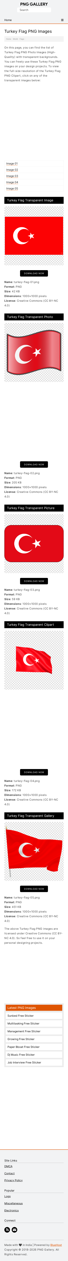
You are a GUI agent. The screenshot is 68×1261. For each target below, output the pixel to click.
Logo (7, 1196)
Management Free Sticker (23, 1031)
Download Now (34, 273)
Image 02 (12, 169)
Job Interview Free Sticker (24, 1062)
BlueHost (56, 1245)
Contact (9, 1173)
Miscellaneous (13, 1203)
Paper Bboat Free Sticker (23, 1047)
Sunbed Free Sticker (20, 1015)
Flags (22, 39)
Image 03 (12, 176)
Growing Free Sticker (21, 1039)
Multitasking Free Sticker (23, 1023)
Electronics (11, 1210)
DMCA (8, 1166)
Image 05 (12, 188)
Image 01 (12, 163)
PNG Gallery (34, 4)
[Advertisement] (34, 121)
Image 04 (12, 182)
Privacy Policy (13, 1180)
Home (8, 39)
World (15, 39)
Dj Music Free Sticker (21, 1054)
